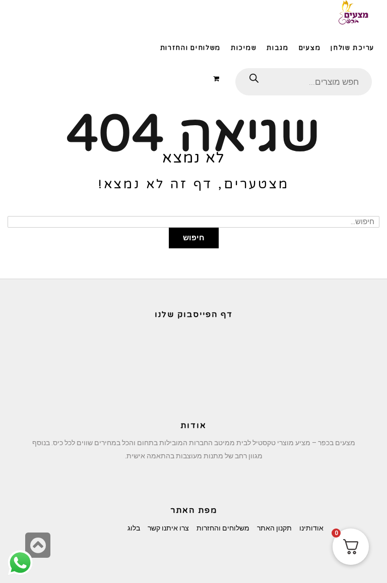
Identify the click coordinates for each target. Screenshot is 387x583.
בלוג (133, 528)
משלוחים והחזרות (223, 528)
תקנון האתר (274, 528)
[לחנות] (218, 78)
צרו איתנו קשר (168, 528)
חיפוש (194, 237)
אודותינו (311, 528)
